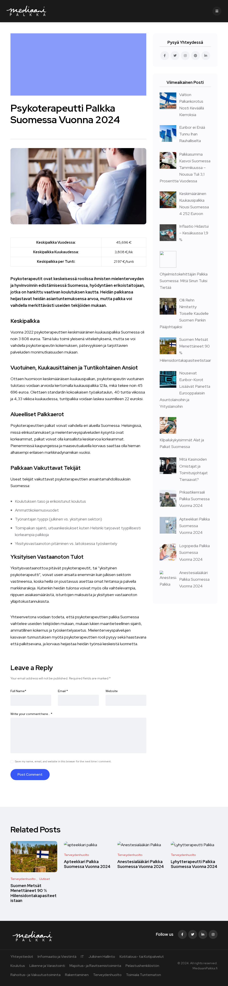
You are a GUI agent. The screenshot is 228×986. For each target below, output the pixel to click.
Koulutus (17, 965)
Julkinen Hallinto (101, 956)
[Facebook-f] (182, 934)
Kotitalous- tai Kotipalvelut (142, 956)
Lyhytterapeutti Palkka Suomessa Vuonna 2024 (194, 864)
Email (63, 691)
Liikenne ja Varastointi (47, 965)
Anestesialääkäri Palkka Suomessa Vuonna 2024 (140, 864)
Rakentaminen (77, 974)
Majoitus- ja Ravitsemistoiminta (95, 965)
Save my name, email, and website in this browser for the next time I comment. (63, 761)
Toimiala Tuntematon (143, 974)
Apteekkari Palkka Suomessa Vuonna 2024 (87, 864)
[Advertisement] (79, 64)
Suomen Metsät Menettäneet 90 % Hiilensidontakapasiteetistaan (33, 893)
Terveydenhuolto (107, 974)
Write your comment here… (31, 714)
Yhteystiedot (21, 956)
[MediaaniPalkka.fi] (26, 11)
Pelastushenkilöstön (142, 965)
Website (112, 691)
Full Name (18, 691)
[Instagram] (213, 934)
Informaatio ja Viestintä (57, 956)
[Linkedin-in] (202, 934)
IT (82, 956)
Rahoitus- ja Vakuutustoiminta (35, 974)
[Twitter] (192, 934)
